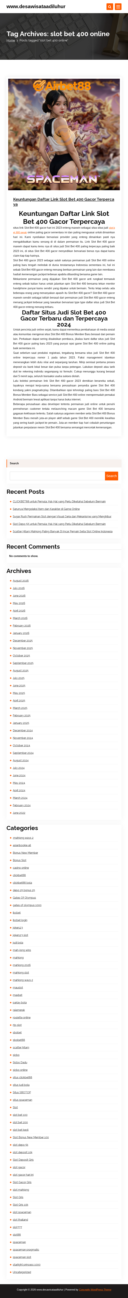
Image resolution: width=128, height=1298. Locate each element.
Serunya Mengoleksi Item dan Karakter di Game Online (46, 509)
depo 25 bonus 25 (24, 890)
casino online (21, 867)
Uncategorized (22, 1272)
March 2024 (20, 797)
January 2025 (21, 723)
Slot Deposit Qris (23, 1159)
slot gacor (19, 1167)
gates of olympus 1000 (27, 905)
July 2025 (18, 678)
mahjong (18, 957)
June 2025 (19, 685)
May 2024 (19, 782)
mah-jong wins (22, 950)
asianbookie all (22, 845)
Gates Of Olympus (24, 897)
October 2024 (21, 745)
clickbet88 (19, 875)
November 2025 (23, 648)
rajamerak (19, 1010)
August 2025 (20, 670)
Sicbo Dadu (20, 1062)
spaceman (19, 1242)
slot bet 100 (20, 1114)
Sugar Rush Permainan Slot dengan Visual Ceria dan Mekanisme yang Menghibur (62, 516)
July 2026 (19, 588)
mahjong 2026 (22, 965)
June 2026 (19, 595)
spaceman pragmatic (26, 1249)
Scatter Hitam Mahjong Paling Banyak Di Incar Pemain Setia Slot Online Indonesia (62, 531)
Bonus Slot (19, 860)
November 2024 (23, 738)
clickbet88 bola (22, 882)
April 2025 (19, 700)
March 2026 (20, 618)
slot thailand (20, 1219)
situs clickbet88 (22, 1077)
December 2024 (23, 730)
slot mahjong (21, 1189)
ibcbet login (20, 920)
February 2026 (22, 625)
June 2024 (19, 775)
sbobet (17, 1032)
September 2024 (23, 753)
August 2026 (21, 580)
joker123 (18, 927)
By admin (50, 193)
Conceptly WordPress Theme (95, 1289)
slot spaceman (22, 1212)
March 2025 (20, 708)
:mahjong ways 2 (23, 837)
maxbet (17, 995)
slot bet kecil (20, 1129)
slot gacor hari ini (23, 1174)
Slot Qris (18, 1197)
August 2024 (21, 760)
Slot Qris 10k (20, 1204)
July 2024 (19, 767)
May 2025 (19, 693)
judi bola (18, 942)
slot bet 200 (20, 1122)
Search (14, 463)
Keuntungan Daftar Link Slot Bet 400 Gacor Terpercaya (63, 202)
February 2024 (22, 805)
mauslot (18, 987)
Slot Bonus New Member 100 (31, 1137)
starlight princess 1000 (26, 1264)
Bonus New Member (25, 852)
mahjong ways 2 (23, 980)
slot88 (17, 1234)
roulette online (21, 1017)
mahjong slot (21, 972)
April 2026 (19, 610)
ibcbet (17, 912)
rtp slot (17, 1025)
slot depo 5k (20, 1144)
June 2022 (19, 812)
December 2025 (23, 640)
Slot (65, 193)
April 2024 (19, 790)
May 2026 (19, 603)
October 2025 (21, 655)
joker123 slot (20, 935)
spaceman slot (22, 1257)
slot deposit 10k (22, 1152)
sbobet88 (19, 1040)
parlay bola (20, 1002)
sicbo (16, 1055)
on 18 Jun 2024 (30, 193)
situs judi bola (21, 1084)
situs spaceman (22, 1099)
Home (10, 40)
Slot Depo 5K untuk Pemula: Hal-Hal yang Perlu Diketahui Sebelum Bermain (59, 524)
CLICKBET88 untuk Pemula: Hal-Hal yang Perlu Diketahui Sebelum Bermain (59, 501)
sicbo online (20, 1070)
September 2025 (23, 663)
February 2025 (21, 715)
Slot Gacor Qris (22, 1182)
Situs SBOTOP (22, 1092)
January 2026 (21, 633)
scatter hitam (21, 1047)
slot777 (17, 1227)
